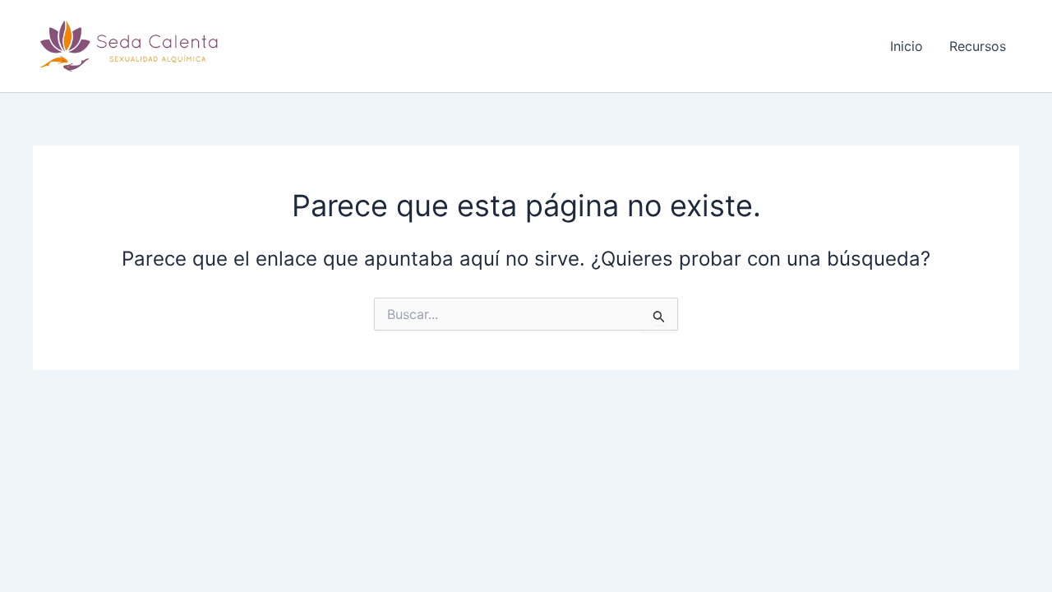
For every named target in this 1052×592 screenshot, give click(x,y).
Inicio (906, 46)
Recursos (977, 46)
